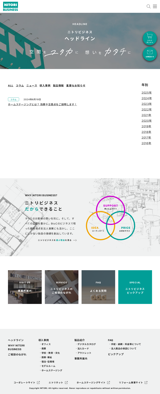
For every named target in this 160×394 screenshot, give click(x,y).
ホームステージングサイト (91, 382)
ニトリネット (56, 382)
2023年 (147, 104)
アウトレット (84, 353)
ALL (10, 85)
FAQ (110, 340)
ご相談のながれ (17, 354)
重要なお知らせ (75, 85)
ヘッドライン (16, 340)
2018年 (146, 132)
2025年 (147, 92)
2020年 (147, 120)
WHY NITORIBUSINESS (16, 347)
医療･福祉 (47, 357)
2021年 (146, 115)
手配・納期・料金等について (126, 344)
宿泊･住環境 (48, 361)
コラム (20, 85)
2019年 (146, 126)
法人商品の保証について (124, 348)
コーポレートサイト (24, 382)
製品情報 (58, 85)
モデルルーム (48, 366)
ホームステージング (52, 370)
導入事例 (45, 85)
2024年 (147, 98)
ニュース (31, 85)
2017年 (146, 137)
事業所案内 (81, 358)
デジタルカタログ (87, 344)
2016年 (146, 143)
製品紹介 (79, 340)
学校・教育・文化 (51, 353)
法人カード (83, 348)
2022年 (147, 109)
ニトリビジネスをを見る (55, 240)
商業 (44, 348)
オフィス (46, 344)
